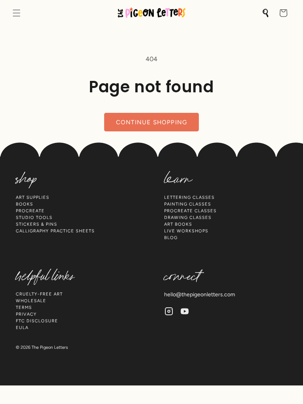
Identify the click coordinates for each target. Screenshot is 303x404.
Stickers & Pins (36, 224)
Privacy (26, 314)
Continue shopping (151, 122)
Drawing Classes (187, 217)
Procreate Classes (190, 211)
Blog (171, 238)
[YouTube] (184, 311)
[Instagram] (169, 311)
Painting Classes (187, 204)
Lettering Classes (189, 197)
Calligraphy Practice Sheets (55, 231)
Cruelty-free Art (39, 294)
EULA (22, 327)
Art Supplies (32, 197)
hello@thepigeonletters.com (199, 294)
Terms (24, 307)
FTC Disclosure (37, 321)
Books (24, 204)
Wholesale (31, 301)
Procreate (30, 211)
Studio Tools (34, 217)
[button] (16, 13)
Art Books (178, 224)
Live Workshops (186, 231)
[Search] (266, 13)
